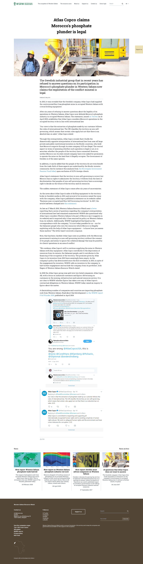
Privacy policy (18, 533)
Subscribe (125, 518)
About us (76, 3)
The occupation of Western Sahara (48, 3)
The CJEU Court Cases (21, 527)
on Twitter (93, 116)
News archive (124, 449)
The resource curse (66, 3)
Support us (139, 49)
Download (71, 385)
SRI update (17, 529)
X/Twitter (45, 513)
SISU (20, 558)
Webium (32, 558)
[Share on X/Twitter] (42, 439)
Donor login (103, 3)
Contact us (94, 3)
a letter (94, 208)
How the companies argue (22, 525)
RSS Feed (17, 535)
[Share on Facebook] (40, 439)
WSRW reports (18, 531)
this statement (70, 203)
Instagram (45, 515)
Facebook (45, 518)
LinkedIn (45, 520)
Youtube (45, 516)
